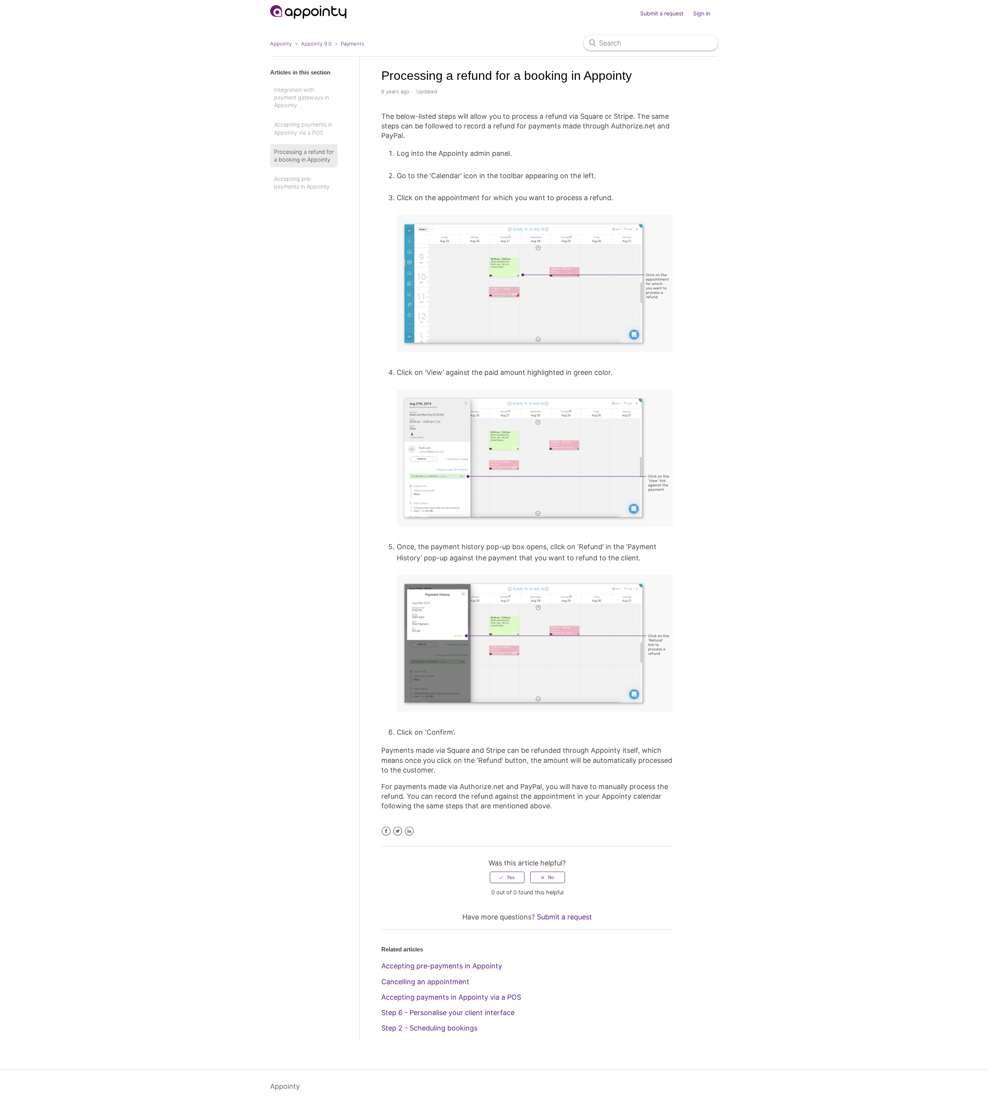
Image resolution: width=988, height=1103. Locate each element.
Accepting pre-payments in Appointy (302, 182)
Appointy (281, 43)
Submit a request (661, 13)
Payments (352, 43)
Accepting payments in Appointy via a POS (303, 128)
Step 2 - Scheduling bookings (429, 1028)
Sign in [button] (701, 13)
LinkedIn (409, 831)
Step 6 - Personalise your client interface (447, 1013)
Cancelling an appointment (425, 982)
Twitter (398, 831)
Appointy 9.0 (316, 43)
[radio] (507, 877)
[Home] (308, 22)
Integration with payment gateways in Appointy (301, 97)
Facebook (386, 831)
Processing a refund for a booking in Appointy (304, 155)
